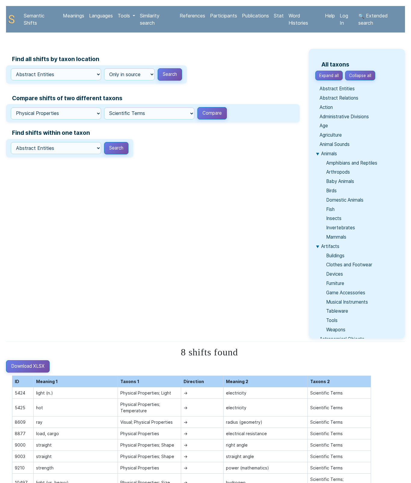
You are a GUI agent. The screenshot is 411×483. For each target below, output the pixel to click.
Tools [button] (124, 16)
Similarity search (149, 19)
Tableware (336, 311)
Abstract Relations (339, 98)
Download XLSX (28, 366)
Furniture (334, 283)
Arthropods (337, 172)
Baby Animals (339, 181)
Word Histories (298, 19)
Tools (331, 320)
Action (326, 107)
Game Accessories (345, 293)
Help (330, 16)
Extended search (373, 19)
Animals (329, 153)
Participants (223, 16)
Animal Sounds (335, 144)
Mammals (335, 237)
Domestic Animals (344, 200)
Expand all (329, 75)
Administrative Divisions (344, 116)
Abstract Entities (337, 88)
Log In (344, 19)
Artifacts (330, 246)
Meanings (73, 16)
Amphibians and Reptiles (351, 163)
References (192, 16)
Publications (255, 16)
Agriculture (331, 135)
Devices (334, 274)
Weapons (335, 330)
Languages (101, 16)
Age (324, 125)
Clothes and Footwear (348, 265)
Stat (279, 16)
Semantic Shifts (34, 19)
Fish (330, 209)
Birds (331, 191)
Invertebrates (340, 228)
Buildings (335, 256)
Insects (333, 218)
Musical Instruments (346, 302)
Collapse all (360, 75)
